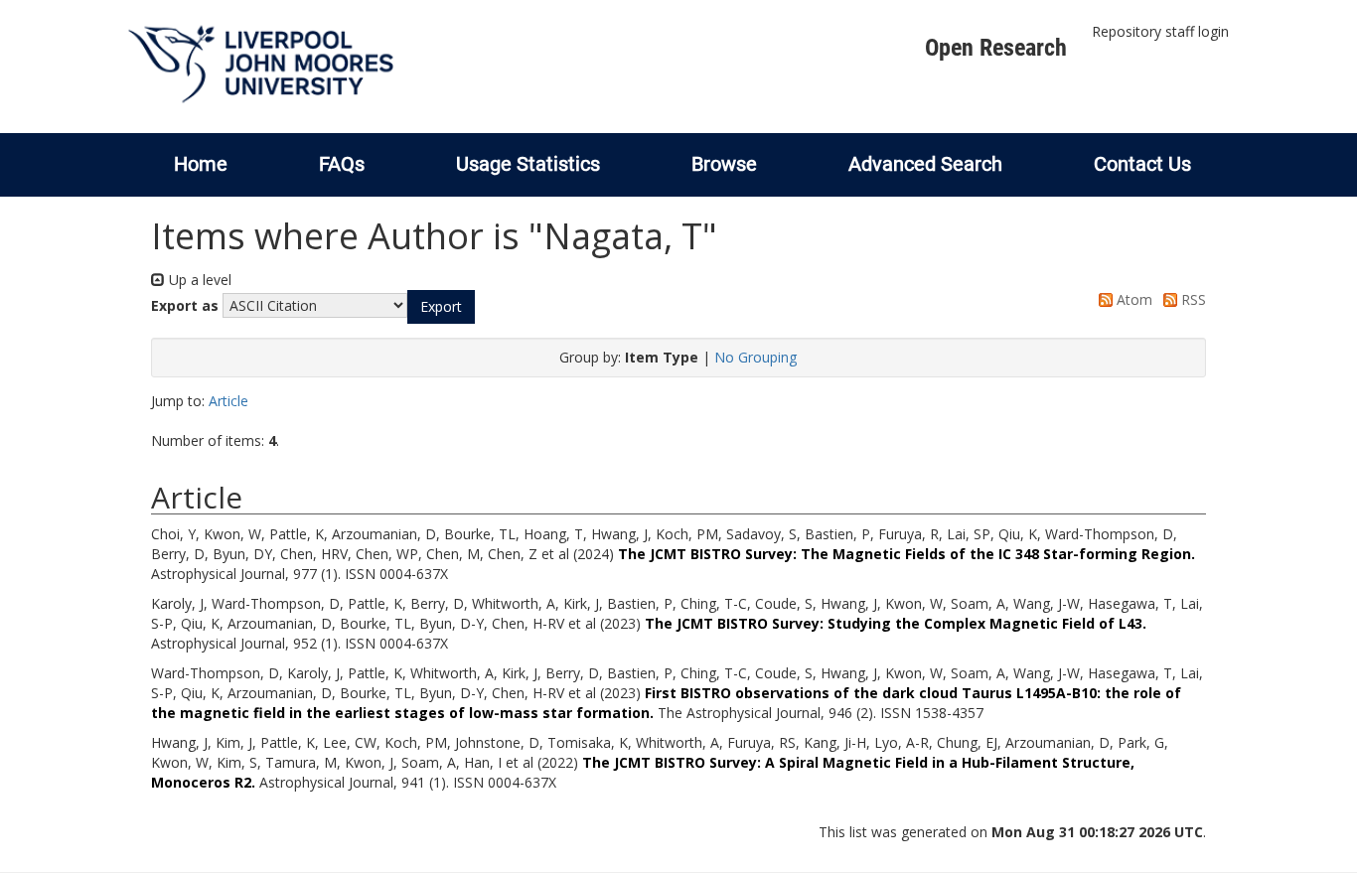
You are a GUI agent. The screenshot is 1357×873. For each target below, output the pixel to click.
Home (200, 164)
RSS (1191, 299)
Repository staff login (1160, 31)
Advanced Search (925, 164)
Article (228, 400)
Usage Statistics (528, 164)
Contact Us (1142, 164)
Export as (185, 305)
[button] (441, 307)
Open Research (996, 48)
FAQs (342, 164)
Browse (724, 164)
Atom (1132, 299)
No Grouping (755, 357)
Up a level (198, 279)
